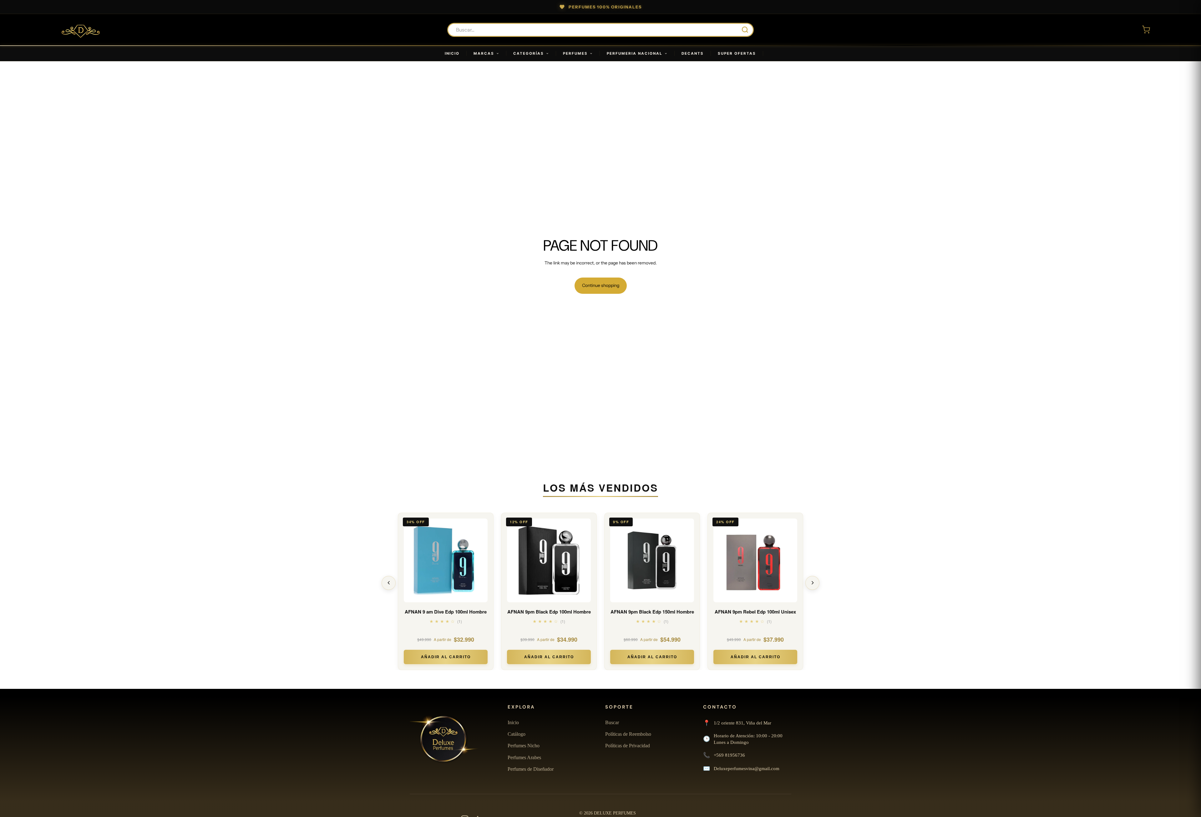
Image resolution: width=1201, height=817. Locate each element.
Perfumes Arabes (524, 757)
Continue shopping (600, 285)
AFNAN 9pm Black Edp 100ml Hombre (549, 612)
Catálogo (516, 734)
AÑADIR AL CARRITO (446, 657)
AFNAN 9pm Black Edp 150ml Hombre (652, 612)
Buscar (612, 722)
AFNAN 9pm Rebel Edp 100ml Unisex (755, 612)
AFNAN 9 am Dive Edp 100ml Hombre (446, 612)
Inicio (513, 722)
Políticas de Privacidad (627, 745)
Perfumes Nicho (524, 745)
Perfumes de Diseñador (531, 769)
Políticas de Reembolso (628, 734)
